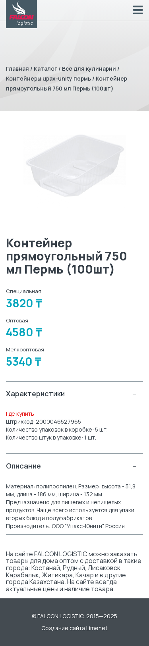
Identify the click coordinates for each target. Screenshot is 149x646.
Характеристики (71, 393)
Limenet (97, 628)
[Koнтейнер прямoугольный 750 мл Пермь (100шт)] (74, 165)
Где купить (20, 413)
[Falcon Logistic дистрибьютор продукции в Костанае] (21, 14)
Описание (71, 466)
